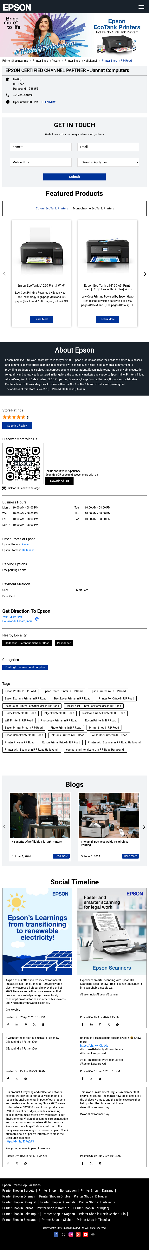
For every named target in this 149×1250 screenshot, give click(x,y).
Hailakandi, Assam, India (17, 621)
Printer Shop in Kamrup (53, 1208)
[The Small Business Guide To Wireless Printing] (109, 815)
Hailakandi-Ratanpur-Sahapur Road (27, 643)
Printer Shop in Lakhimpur (20, 1214)
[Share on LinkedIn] (16, 1024)
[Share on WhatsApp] (43, 1024)
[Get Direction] (37, 620)
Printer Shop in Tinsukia (93, 1220)
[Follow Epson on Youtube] (85, 1235)
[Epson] (16, 7)
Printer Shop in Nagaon (59, 1214)
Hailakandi (28, 550)
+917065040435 (23, 95)
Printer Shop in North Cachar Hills (102, 1214)
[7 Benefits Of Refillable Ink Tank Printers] (40, 815)
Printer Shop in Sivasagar (20, 1220)
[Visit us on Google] (78, 1235)
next (144, 274)
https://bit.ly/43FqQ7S (20, 1141)
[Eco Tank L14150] (107, 250)
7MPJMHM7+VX (12, 617)
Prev (4, 274)
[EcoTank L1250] (41, 250)
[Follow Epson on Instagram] (70, 1235)
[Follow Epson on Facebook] (56, 1235)
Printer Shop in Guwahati (57, 1202)
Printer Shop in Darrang (97, 1191)
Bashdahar (64, 643)
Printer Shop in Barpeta (18, 1191)
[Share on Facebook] (8, 1024)
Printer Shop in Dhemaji (18, 1196)
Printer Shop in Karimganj (91, 1208)
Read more (61, 855)
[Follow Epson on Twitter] (63, 1235)
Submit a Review (17, 425)
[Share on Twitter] (34, 1024)
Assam (26, 544)
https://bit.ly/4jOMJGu (94, 1045)
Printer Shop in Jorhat (17, 1208)
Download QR (59, 481)
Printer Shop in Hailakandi (97, 1202)
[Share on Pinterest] (25, 1024)
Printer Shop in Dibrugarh (91, 1196)
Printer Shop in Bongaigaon (58, 1191)
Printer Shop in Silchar (57, 1220)
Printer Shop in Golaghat (19, 1202)
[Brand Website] (93, 1235)
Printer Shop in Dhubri (54, 1196)
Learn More (41, 319)
